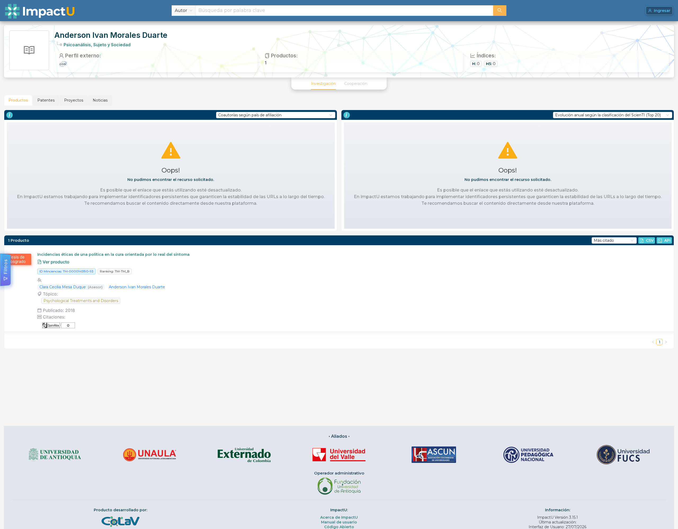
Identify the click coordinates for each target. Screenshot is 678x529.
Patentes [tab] (46, 100)
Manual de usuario (339, 522)
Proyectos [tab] (73, 100)
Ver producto (55, 261)
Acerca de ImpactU (339, 517)
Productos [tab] (18, 100)
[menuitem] (323, 83)
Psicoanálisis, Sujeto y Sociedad (97, 44)
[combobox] (344, 10)
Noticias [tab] (100, 100)
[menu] (339, 83)
